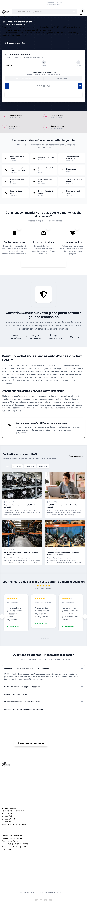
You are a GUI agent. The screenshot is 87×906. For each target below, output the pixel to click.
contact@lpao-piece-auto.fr (15, 784)
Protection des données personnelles (15, 875)
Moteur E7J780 (8, 819)
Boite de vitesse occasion (42, 3)
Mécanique (43, 466)
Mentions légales (8, 868)
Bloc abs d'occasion (10, 813)
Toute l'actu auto (75, 456)
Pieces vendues (11, 3)
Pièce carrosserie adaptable (14, 846)
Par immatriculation (25, 79)
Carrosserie (30, 466)
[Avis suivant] (84, 616)
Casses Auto (19, 3)
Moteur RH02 (7, 821)
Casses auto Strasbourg (12, 838)
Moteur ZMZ (7, 816)
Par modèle (63, 79)
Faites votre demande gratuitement (45, 264)
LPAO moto (6, 849)
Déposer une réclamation (23, 856)
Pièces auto (4, 3)
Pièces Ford (21, 35)
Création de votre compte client (13, 879)
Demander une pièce (16, 43)
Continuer (42, 94)
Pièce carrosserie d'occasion (14, 824)
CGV (3, 871)
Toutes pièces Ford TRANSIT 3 (15, 32)
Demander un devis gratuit (32, 743)
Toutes (6, 466)
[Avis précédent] (2, 616)
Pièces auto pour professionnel (15, 844)
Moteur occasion (34, 3)
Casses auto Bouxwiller (12, 835)
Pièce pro (26, 3)
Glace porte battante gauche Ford (43, 32)
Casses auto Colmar (10, 841)
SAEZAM (64, 893)
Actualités (17, 466)
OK (74, 11)
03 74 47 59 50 (71, 3)
